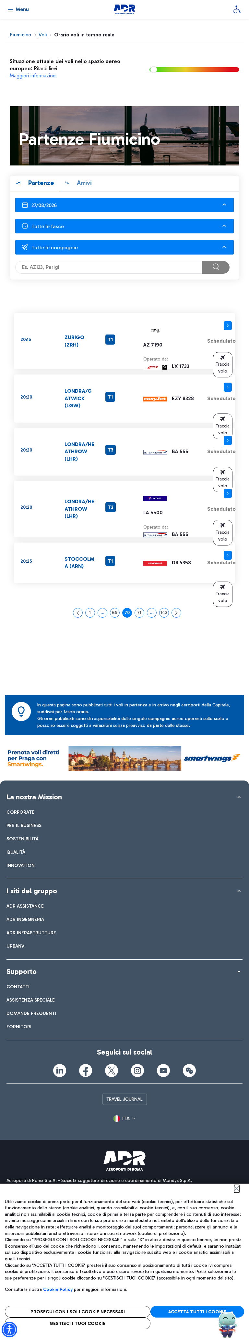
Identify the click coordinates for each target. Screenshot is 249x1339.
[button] (222, 365)
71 (140, 614)
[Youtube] (163, 1070)
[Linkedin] (59, 1070)
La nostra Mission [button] (34, 797)
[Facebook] (85, 1070)
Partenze (40, 183)
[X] (111, 1070)
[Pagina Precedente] (78, 613)
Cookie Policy (58, 1289)
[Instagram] (137, 1070)
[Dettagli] (228, 326)
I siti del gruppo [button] (31, 890)
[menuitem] (20, 812)
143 (164, 614)
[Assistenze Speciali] (237, 9)
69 (116, 614)
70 (128, 614)
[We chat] (189, 1070)
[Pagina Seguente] (176, 613)
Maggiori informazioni (33, 75)
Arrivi (83, 183)
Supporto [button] (21, 971)
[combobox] (124, 205)
